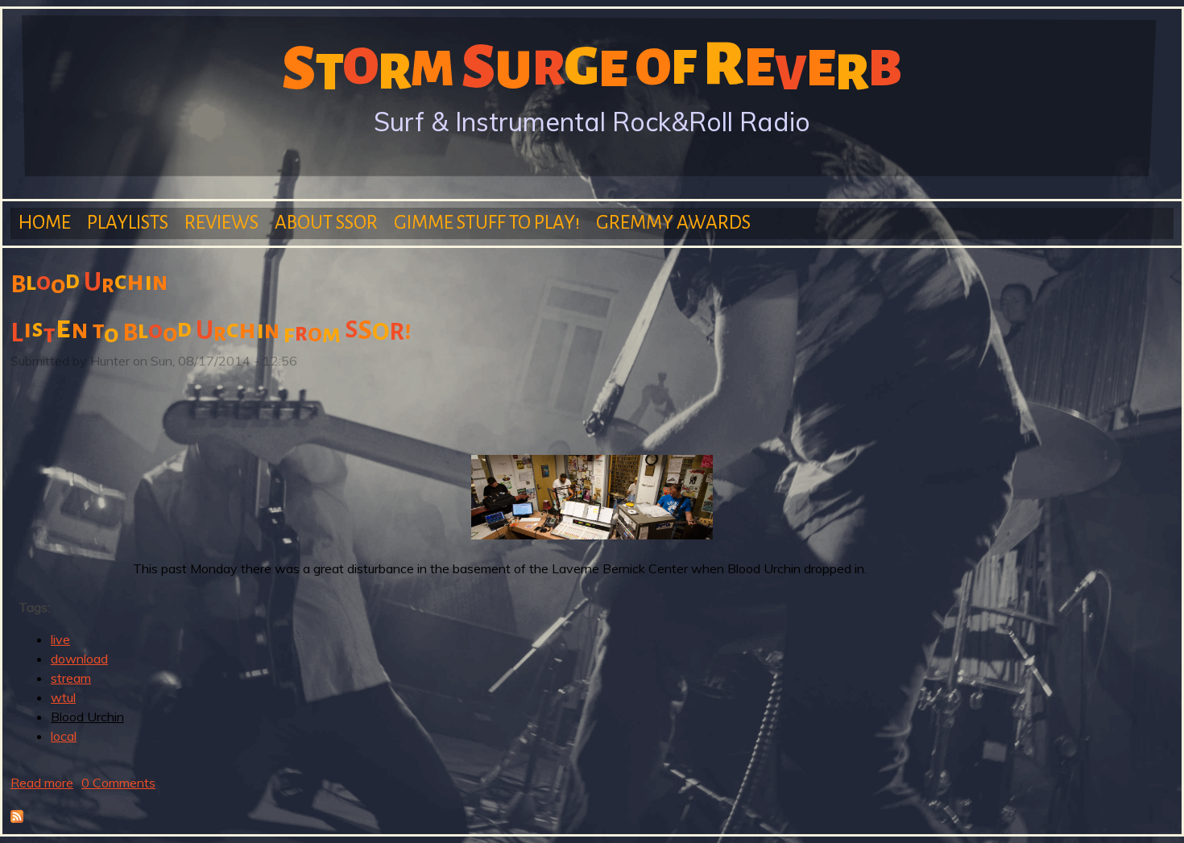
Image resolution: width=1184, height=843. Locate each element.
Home (45, 223)
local (64, 736)
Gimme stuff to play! (487, 223)
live (60, 639)
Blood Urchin (87, 717)
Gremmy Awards (673, 223)
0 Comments (118, 783)
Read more (41, 783)
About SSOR (326, 223)
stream (71, 678)
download (79, 659)
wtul (63, 697)
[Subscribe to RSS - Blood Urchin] (16, 818)
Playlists (127, 223)
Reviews (221, 223)
